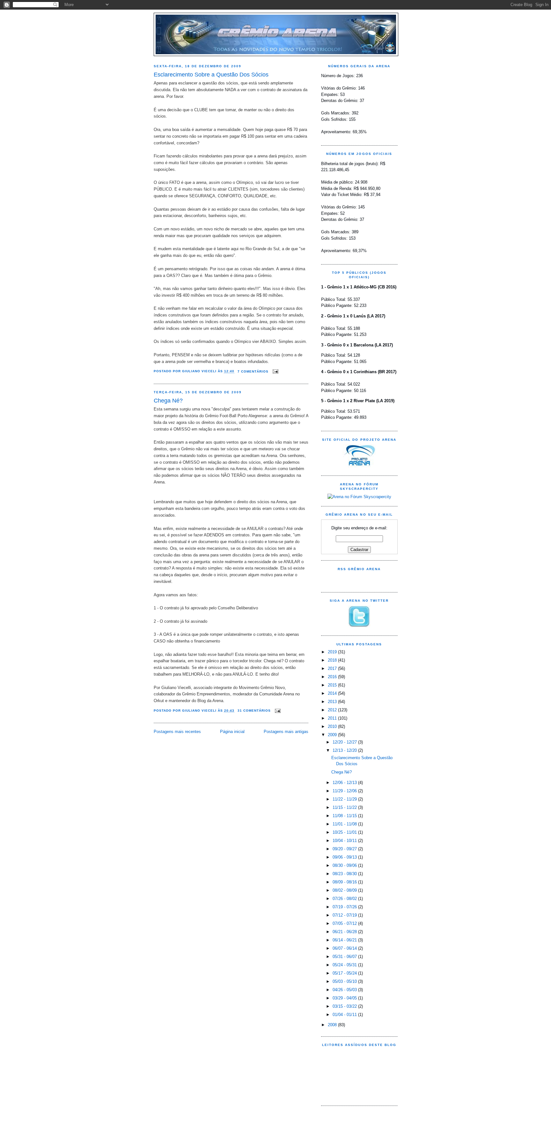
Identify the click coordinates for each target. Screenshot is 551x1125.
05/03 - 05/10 (345, 981)
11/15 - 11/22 (345, 807)
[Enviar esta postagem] (275, 371)
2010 (333, 726)
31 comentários (254, 710)
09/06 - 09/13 (345, 857)
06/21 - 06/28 (345, 931)
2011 (333, 718)
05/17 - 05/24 (345, 973)
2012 (333, 710)
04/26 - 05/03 (345, 989)
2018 (333, 660)
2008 (333, 1024)
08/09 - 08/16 (345, 882)
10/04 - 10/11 (345, 840)
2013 (333, 701)
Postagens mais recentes (177, 731)
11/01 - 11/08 (345, 824)
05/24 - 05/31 (345, 964)
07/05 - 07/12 (345, 923)
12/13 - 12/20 (345, 750)
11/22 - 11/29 (345, 799)
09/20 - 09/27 (345, 848)
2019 (333, 652)
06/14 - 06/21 (345, 940)
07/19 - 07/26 (345, 906)
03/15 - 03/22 (345, 1006)
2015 (333, 685)
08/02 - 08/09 (345, 890)
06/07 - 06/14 (345, 948)
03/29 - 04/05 (345, 998)
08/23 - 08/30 (345, 873)
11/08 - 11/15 (345, 815)
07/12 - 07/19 (345, 915)
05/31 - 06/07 (345, 956)
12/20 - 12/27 (345, 742)
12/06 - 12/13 (345, 782)
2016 (333, 676)
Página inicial (232, 731)
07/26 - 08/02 (345, 898)
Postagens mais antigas (286, 731)
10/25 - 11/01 (345, 832)
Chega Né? (168, 400)
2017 (333, 668)
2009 (333, 734)
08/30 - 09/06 (345, 865)
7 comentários (253, 371)
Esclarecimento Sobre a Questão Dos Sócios (211, 74)
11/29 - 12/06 (345, 790)
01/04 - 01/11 (345, 1014)
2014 (333, 693)
